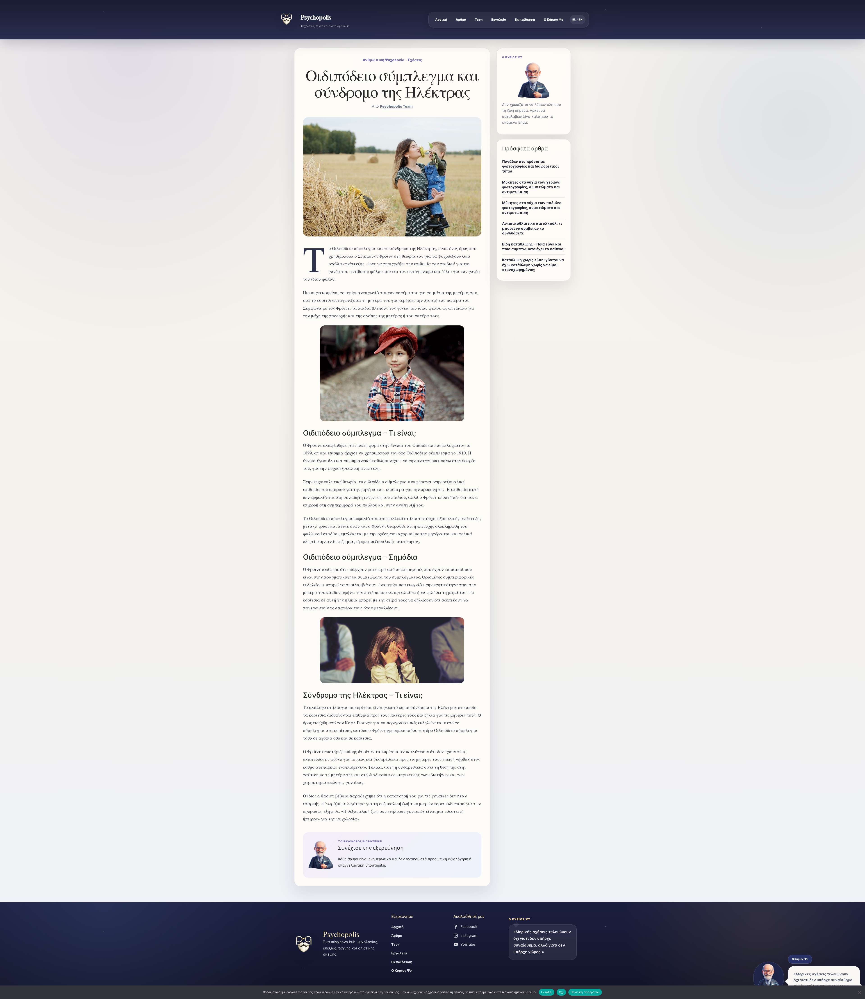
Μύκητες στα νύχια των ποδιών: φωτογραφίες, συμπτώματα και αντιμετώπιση (531, 207)
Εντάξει (546, 992)
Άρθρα (461, 19)
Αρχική (441, 19)
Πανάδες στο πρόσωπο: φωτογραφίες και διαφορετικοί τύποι (530, 166)
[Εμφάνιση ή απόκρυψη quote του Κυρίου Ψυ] (768, 978)
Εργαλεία (498, 19)
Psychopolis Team (396, 106)
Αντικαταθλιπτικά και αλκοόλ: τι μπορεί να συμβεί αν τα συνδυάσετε (532, 228)
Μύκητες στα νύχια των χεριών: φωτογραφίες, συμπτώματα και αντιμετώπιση (531, 187)
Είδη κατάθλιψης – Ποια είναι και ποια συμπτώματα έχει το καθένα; (533, 246)
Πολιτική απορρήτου (585, 992)
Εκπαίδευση (525, 19)
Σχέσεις (414, 60)
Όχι (561, 992)
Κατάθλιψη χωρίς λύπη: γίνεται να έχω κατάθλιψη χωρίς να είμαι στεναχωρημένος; (533, 265)
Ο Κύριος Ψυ (553, 19)
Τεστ (479, 19)
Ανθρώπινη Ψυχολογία (383, 60)
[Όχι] (859, 992)
